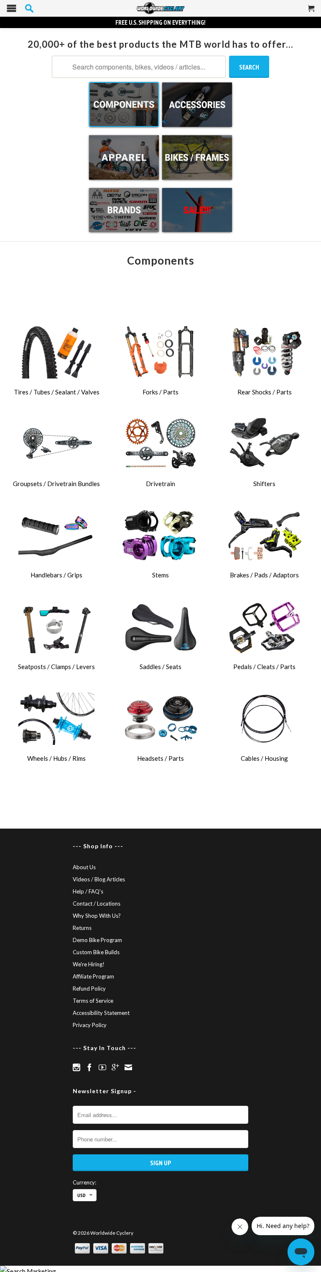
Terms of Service (93, 1000)
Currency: (84, 1182)
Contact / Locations (96, 903)
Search (249, 67)
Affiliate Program (93, 976)
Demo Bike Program (97, 940)
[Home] (160, 8)
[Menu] (11, 10)
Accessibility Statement (101, 1012)
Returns (82, 927)
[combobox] (139, 67)
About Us (84, 867)
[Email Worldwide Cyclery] (128, 1067)
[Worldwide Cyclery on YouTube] (102, 1067)
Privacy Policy (90, 1025)
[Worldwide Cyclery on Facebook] (89, 1067)
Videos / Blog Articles (99, 879)
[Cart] (311, 12)
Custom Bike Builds (96, 952)
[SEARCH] (29, 8)
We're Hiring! (88, 964)
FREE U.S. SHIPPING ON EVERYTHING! (160, 22)
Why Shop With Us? (97, 915)
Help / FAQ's (88, 891)
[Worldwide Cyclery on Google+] (115, 1067)
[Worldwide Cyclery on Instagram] (76, 1067)
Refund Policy (89, 988)
